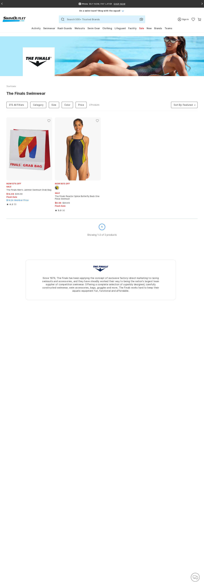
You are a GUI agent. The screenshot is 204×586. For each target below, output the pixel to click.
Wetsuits (80, 28)
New (149, 28)
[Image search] (141, 19)
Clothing (107, 28)
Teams (168, 28)
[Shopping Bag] (199, 19)
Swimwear (49, 28)
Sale (141, 28)
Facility (132, 28)
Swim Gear (93, 28)
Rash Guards (65, 28)
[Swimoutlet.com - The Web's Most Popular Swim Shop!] (14, 19)
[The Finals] (100, 268)
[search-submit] (62, 19)
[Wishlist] (193, 19)
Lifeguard (120, 28)
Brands (158, 28)
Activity (36, 28)
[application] (195, 577)
